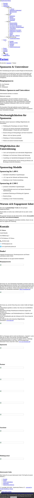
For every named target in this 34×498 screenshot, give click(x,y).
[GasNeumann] (12, 323)
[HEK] (12, 368)
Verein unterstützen (8, 482)
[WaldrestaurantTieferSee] (12, 379)
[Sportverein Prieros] (5, 0)
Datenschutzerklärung (8, 484)
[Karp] (12, 292)
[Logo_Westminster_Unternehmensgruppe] (12, 265)
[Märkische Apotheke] (12, 348)
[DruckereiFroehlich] (12, 391)
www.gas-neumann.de (24, 341)
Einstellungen (13, 497)
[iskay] (12, 442)
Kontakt (5, 479)
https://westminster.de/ (25, 289)
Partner (4, 59)
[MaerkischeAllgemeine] (12, 459)
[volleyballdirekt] (12, 431)
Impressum (6, 483)
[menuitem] (18, 3)
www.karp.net (10, 320)
